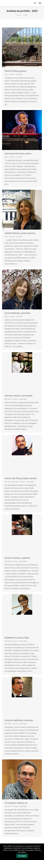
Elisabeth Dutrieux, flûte (17, 637)
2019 (6, 641)
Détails (25, 47)
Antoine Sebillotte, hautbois (19, 720)
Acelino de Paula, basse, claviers (21, 478)
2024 (6, 399)
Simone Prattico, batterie (17, 558)
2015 (9, 481)
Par (11, 74)
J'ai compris (22, 856)
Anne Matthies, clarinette (17, 313)
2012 (6, 481)
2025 (6, 74)
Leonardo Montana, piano (18, 153)
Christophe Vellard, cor (16, 803)
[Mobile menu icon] (40, 3)
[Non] (41, 852)
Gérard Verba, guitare (15, 71)
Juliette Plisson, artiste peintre (20, 233)
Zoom (19, 47)
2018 (13, 481)
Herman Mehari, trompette (18, 395)
